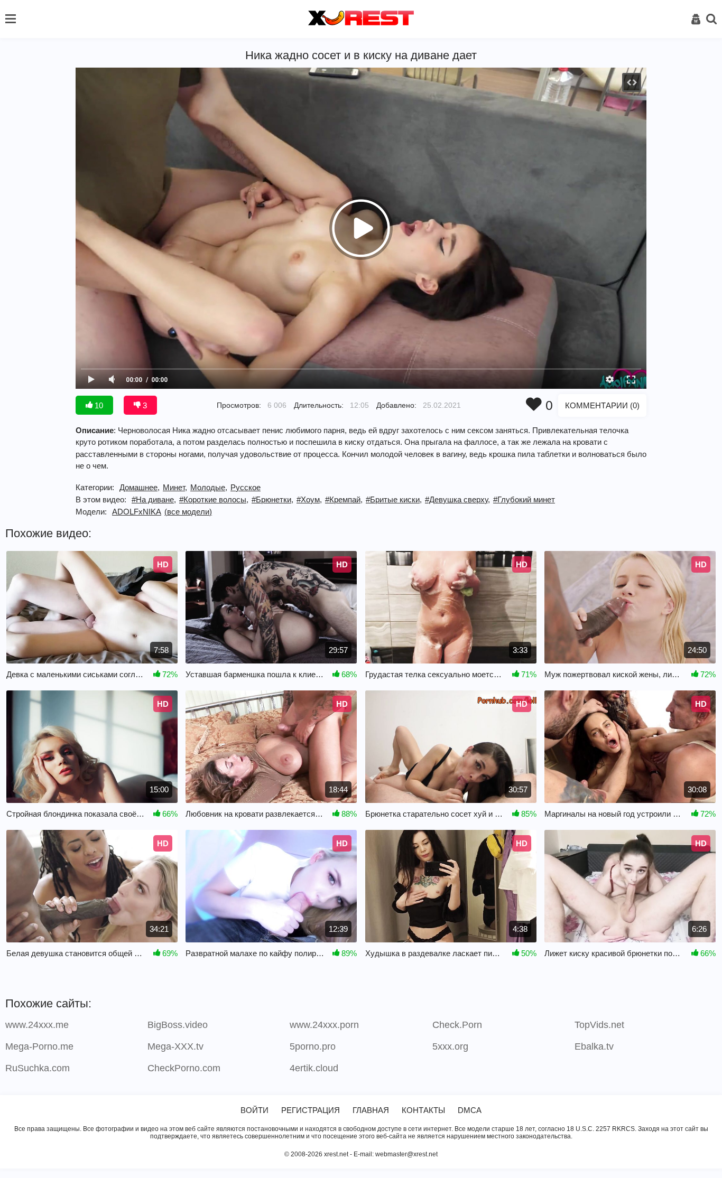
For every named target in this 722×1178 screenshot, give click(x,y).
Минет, (175, 487)
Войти (254, 1110)
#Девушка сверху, (457, 499)
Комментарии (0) (602, 405)
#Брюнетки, (272, 499)
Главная (371, 1110)
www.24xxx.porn (324, 1025)
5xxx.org (450, 1046)
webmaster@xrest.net (406, 1154)
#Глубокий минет (524, 499)
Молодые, (208, 487)
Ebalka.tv (594, 1046)
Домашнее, (139, 487)
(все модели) (188, 511)
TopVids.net (599, 1025)
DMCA (470, 1110)
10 (97, 405)
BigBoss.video (177, 1025)
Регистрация (310, 1110)
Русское (245, 487)
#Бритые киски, (394, 499)
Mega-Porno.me (39, 1046)
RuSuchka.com (37, 1068)
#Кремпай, (344, 499)
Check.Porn (457, 1025)
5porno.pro (313, 1046)
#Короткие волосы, (213, 499)
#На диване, (154, 499)
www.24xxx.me (37, 1025)
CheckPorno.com (183, 1068)
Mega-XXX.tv (175, 1046)
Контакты (423, 1110)
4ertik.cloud (314, 1068)
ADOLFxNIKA (136, 511)
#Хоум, (309, 499)
